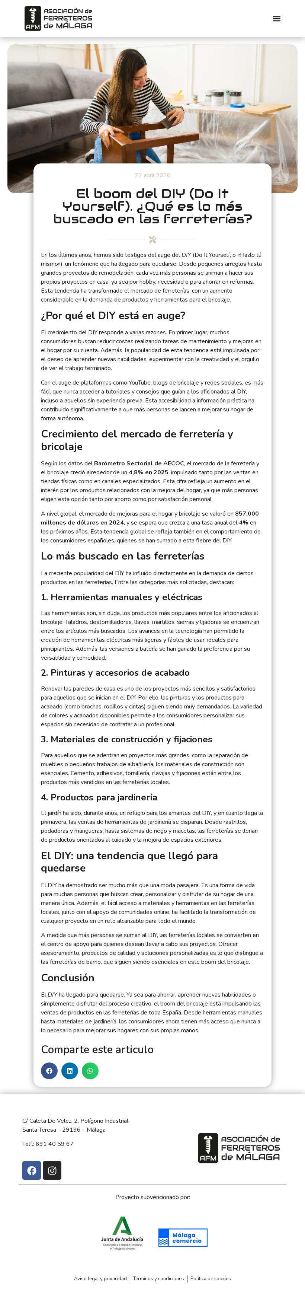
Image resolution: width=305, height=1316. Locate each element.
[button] (276, 18)
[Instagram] (52, 1170)
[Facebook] (31, 1170)
